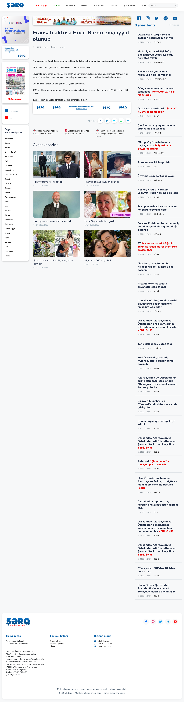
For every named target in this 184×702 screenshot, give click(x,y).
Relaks (8, 210)
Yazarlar (8, 183)
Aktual (7, 215)
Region (8, 242)
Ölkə (7, 247)
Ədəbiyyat (9, 220)
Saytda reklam (55, 641)
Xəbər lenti (13, 111)
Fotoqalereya (10, 197)
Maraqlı (8, 256)
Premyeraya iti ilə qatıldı (48, 182)
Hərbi (7, 238)
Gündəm (70, 5)
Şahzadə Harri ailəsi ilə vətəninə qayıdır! (53, 262)
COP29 (56, 5)
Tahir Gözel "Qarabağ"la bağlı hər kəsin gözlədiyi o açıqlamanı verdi (110, 134)
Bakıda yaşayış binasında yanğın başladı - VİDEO (77, 132)
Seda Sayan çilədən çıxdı (99, 221)
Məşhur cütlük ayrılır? (97, 260)
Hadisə (113, 5)
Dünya (7, 143)
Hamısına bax (174, 25)
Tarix (143, 5)
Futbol (7, 161)
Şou (6, 206)
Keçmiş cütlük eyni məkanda (101, 182)
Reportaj (8, 188)
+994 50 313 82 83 (105, 644)
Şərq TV (12, 118)
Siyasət (84, 5)
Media (7, 192)
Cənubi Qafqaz (11, 174)
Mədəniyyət (9, 170)
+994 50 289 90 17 (105, 646)
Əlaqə (52, 646)
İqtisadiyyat (129, 5)
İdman (7, 147)
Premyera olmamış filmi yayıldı (52, 221)
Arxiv (7, 201)
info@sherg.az (103, 641)
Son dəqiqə (41, 5)
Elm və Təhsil (10, 152)
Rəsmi (7, 179)
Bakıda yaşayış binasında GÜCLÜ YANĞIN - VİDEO (45, 132)
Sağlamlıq (9, 224)
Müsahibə (9, 138)
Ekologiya (9, 251)
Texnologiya (10, 229)
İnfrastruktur (10, 156)
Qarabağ (8, 165)
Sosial (7, 233)
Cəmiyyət (99, 5)
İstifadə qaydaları (57, 644)
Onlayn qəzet (15, 99)
